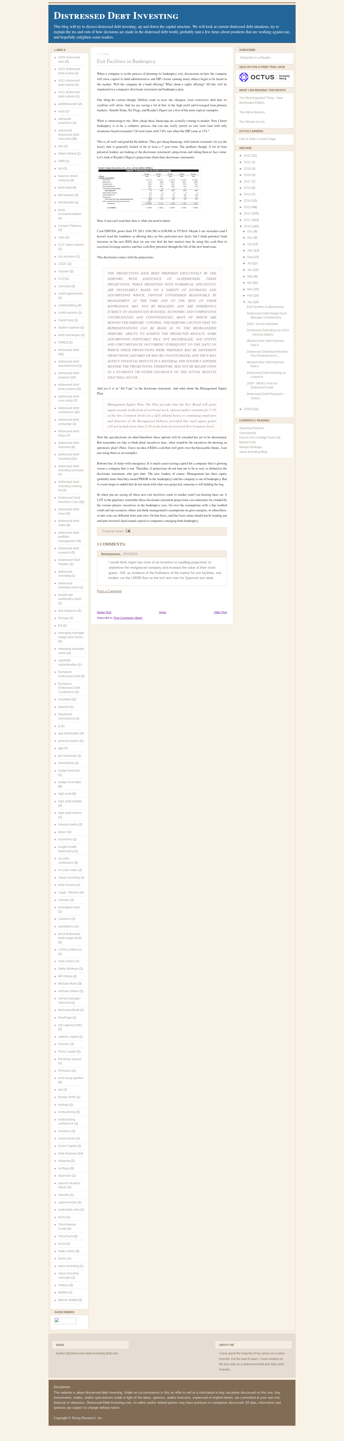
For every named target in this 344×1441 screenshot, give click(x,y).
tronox (62, 1258)
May (250, 276)
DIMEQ (63, 342)
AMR (61, 161)
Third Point (65, 1236)
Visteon (63, 1285)
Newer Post (104, 612)
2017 (248, 181)
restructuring (66, 1112)
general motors (68, 741)
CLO (61, 278)
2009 (248, 409)
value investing (68, 1266)
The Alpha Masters (252, 112)
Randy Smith (67, 1097)
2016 (248, 188)
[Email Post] (127, 531)
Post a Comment (109, 591)
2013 (248, 207)
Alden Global (67, 153)
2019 (248, 168)
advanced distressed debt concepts (68, 134)
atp (60, 168)
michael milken (68, 991)
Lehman (64, 900)
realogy (63, 1104)
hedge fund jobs (69, 770)
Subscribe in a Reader (255, 57)
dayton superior (69, 327)
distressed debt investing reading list (70, 486)
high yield (65, 794)
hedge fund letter (69, 782)
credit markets (67, 312)
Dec (250, 231)
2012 (248, 213)
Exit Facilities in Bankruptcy (126, 61)
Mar (250, 289)
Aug (250, 257)
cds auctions (66, 256)
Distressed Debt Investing (116, 15)
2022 (248, 155)
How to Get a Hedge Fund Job (260, 437)
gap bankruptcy (68, 733)
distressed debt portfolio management (68, 537)
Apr (250, 282)
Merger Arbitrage (250, 447)
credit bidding (67, 305)
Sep (250, 250)
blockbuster (66, 202)
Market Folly (247, 442)
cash (61, 237)
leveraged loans (69, 907)
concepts (64, 286)
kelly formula (67, 885)
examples (65, 699)
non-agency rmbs (70, 1025)
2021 (248, 162)
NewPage (65, 1017)
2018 (248, 175)
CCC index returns (71, 244)
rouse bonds (66, 1138)
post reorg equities (71, 1078)
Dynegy (63, 618)
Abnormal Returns (251, 428)
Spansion (64, 1175)
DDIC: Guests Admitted (262, 324)
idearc (62, 832)
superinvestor (67, 1202)
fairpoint (63, 707)
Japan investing (69, 877)
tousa (62, 1243)
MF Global (65, 976)
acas (61, 111)
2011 (248, 220)
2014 (248, 200)
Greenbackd (247, 433)
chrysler (63, 271)
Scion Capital (67, 1146)
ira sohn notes (68, 870)
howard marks (68, 824)
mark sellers (66, 961)
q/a (60, 1089)
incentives (65, 839)
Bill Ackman (66, 195)
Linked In (64, 919)
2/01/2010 (130, 554)
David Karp (66, 320)
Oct (250, 244)
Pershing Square (69, 1059)
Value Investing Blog (253, 452)
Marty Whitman (68, 968)
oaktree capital (68, 1036)
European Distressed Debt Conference (69, 688)
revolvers (64, 1131)
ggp (60, 748)
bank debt (65, 187)
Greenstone (66, 763)
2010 (248, 226)
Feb (250, 295)
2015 (248, 194)
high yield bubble (70, 801)
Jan (250, 302)
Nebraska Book (68, 1010)
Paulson (64, 1044)
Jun (250, 270)
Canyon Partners (69, 226)
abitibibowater (68, 104)
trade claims (66, 1251)
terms (62, 1217)
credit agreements (70, 293)
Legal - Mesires (68, 892)
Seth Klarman (67, 1153)
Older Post (220, 612)
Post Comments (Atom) (128, 617)
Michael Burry (67, 983)
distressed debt (68, 350)
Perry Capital (67, 1051)
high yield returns (70, 813)
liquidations (66, 926)
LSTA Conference (70, 949)
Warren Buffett (68, 1300)
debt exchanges (69, 335)
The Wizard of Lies (252, 122)
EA (60, 625)
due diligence (67, 611)
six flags (63, 1168)
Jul (249, 263)
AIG (60, 146)
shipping (64, 1161)
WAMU (63, 1292)
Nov (250, 237)
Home (162, 612)
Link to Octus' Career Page (257, 139)
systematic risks (69, 1209)
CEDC (62, 264)
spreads (63, 1195)
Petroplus (64, 1070)
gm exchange (67, 756)
